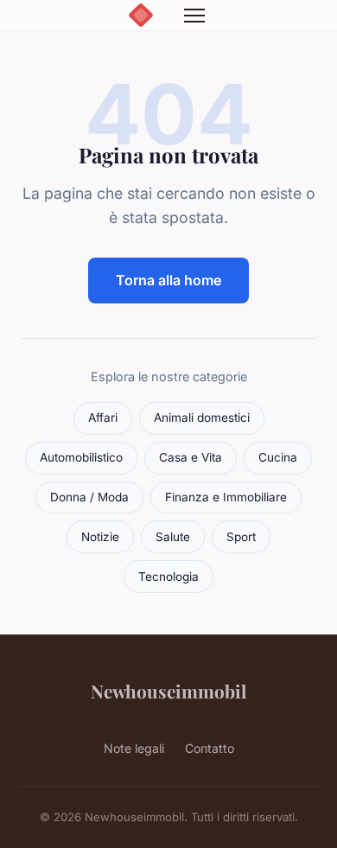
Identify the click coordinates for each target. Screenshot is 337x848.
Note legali (134, 748)
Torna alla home (168, 280)
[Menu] (194, 15)
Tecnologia (168, 576)
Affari (103, 417)
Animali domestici (202, 417)
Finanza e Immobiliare (226, 497)
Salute (173, 537)
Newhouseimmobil (168, 691)
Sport (241, 537)
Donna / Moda (89, 497)
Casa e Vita (190, 457)
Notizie (100, 537)
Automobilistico (81, 457)
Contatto (209, 748)
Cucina (277, 457)
